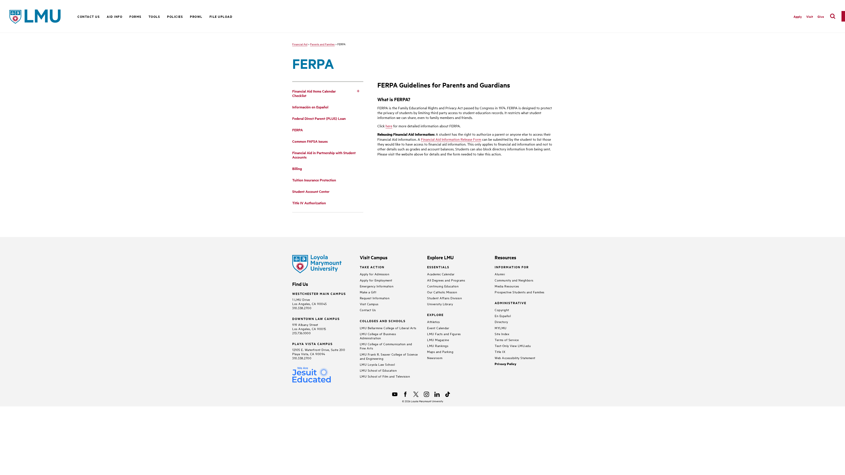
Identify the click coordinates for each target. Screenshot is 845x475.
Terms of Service (507, 340)
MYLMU (501, 328)
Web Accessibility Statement (515, 358)
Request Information (375, 298)
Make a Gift (368, 292)
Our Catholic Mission (442, 292)
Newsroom (434, 358)
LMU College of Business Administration (378, 336)
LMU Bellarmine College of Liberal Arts (388, 328)
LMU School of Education (378, 370)
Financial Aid (299, 44)
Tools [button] (154, 16)
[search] (832, 16)
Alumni (500, 274)
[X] (416, 394)
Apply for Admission (374, 274)
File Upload (221, 16)
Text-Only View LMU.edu (513, 345)
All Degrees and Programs (446, 280)
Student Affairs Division (444, 298)
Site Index (502, 334)
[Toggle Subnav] (358, 91)
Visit (809, 16)
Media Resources (507, 286)
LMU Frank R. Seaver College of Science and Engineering (389, 356)
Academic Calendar (441, 274)
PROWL (196, 16)
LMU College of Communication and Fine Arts (386, 346)
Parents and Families (322, 44)
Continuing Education (443, 286)
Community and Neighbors (514, 280)
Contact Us (88, 16)
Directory (501, 322)
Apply (798, 16)
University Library (440, 304)
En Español (503, 316)
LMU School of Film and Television (385, 376)
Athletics (433, 322)
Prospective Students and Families (519, 292)
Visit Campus (369, 304)
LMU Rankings (437, 345)
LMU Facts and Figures (444, 334)
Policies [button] (175, 16)
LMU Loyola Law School (377, 364)
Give (820, 16)
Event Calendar (438, 328)
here (389, 125)
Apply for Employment (376, 280)
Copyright (502, 310)
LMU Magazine (438, 340)
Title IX (500, 351)
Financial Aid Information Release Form (451, 139)
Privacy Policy (505, 364)
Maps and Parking (440, 351)
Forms (135, 16)
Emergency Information (377, 286)
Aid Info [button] (114, 16)
